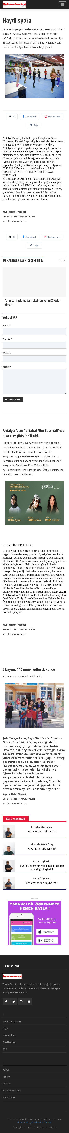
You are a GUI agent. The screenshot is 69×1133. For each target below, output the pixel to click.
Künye (6, 1069)
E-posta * (7, 339)
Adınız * (7, 325)
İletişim (6, 1076)
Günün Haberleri (12, 1021)
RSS (5, 1049)
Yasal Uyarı (9, 1097)
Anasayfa (17, 1127)
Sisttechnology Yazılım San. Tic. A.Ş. (34, 1122)
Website (7, 352)
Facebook (31, 116)
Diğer (36, 125)
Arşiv (5, 1028)
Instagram (54, 116)
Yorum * (7, 366)
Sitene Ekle (9, 1035)
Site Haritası (9, 1042)
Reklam (7, 1083)
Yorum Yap (14, 399)
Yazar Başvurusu (12, 1090)
